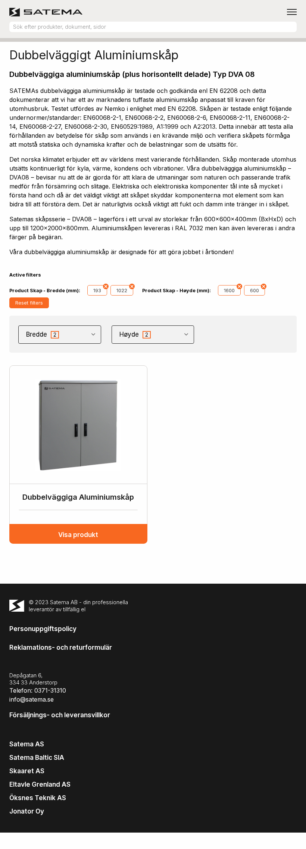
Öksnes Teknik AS (37, 798)
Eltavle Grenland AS (40, 784)
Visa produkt (78, 535)
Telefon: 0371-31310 (37, 690)
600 (254, 290)
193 (97, 290)
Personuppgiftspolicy (42, 629)
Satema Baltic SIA (36, 757)
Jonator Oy (26, 811)
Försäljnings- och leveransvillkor (59, 715)
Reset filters (29, 303)
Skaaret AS (26, 771)
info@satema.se (31, 699)
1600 (229, 290)
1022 (121, 290)
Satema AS (26, 744)
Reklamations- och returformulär (60, 647)
